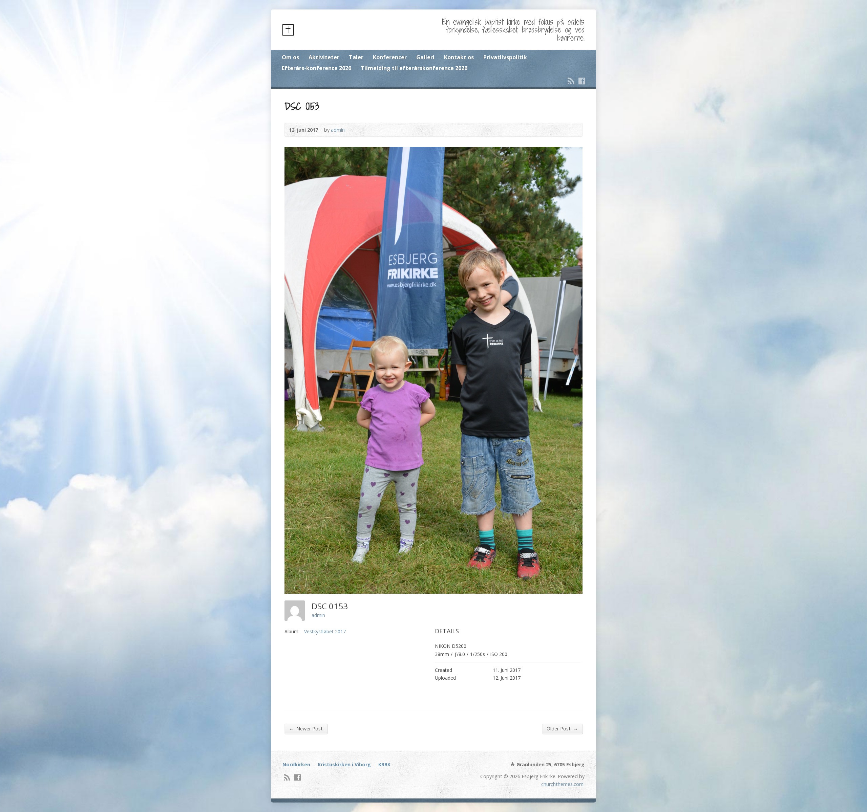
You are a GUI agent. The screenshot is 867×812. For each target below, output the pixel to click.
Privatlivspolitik (505, 57)
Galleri (425, 57)
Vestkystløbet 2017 (325, 631)
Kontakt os (459, 57)
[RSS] (571, 81)
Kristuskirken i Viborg (344, 764)
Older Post (562, 728)
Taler (356, 57)
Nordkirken (296, 764)
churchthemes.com (562, 784)
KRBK (384, 764)
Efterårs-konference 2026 (316, 68)
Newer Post (306, 728)
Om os (290, 57)
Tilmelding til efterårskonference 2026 (414, 68)
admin (338, 130)
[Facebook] (581, 81)
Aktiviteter (324, 57)
